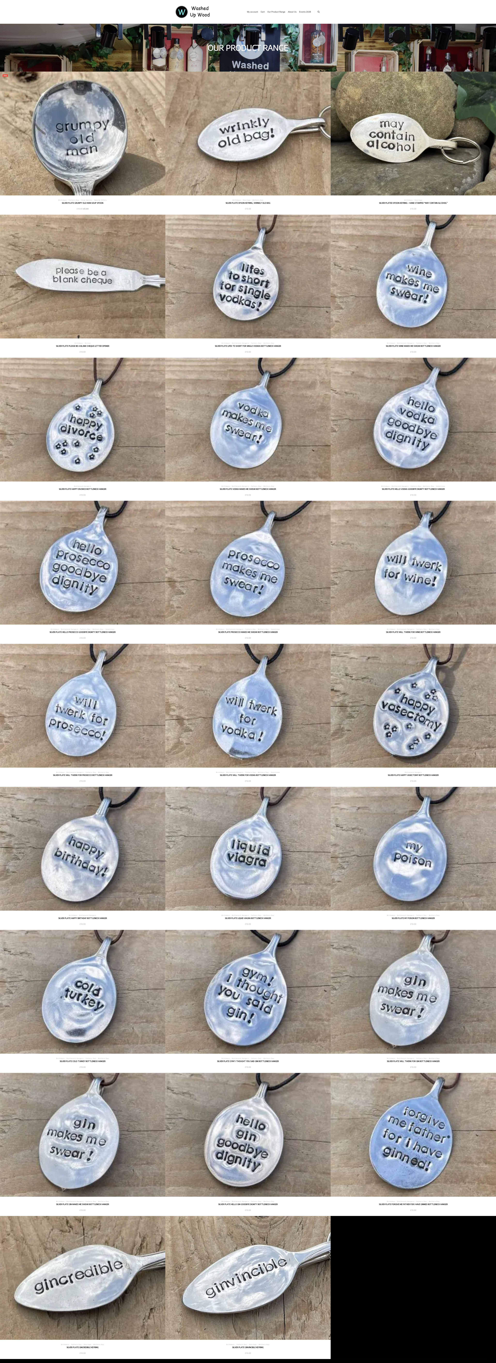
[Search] (318, 12)
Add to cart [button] (82, 123)
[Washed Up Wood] (192, 12)
